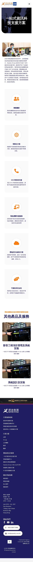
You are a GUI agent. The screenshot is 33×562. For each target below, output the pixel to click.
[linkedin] (12, 522)
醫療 (18, 353)
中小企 (19, 351)
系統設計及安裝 (16, 382)
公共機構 (27, 351)
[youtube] (8, 522)
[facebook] (4, 522)
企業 (23, 351)
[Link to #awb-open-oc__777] (29, 4)
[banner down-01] (16, 399)
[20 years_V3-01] (9, 3)
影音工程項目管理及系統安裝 (16, 347)
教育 (15, 353)
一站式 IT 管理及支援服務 (10, 351)
